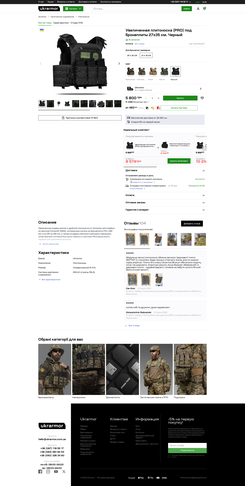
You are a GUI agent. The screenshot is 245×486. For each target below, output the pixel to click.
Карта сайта (141, 441)
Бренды (113, 426)
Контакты (140, 432)
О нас (41, 2)
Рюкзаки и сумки (87, 441)
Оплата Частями (179, 108)
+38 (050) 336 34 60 (52, 456)
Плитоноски (83, 17)
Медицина (85, 449)
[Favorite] (202, 98)
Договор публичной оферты (145, 436)
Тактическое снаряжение (62, 17)
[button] (49, 8)
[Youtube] (56, 472)
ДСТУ (112, 439)
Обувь (83, 429)
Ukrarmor (42, 17)
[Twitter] (64, 472)
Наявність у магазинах (142, 182)
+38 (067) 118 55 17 (52, 448)
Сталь (112, 436)
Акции (50, 2)
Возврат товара (117, 442)
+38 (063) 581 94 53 (52, 452)
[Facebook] (40, 472)
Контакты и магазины (110, 2)
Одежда (84, 426)
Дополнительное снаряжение (88, 445)
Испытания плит (117, 432)
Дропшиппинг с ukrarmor (147, 444)
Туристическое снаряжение (87, 453)
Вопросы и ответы (66, 2)
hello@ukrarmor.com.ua (52, 439)
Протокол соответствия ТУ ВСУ (82, 118)
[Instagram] (48, 472)
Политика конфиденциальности (193, 477)
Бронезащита (86, 432)
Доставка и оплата (87, 2)
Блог (138, 426)
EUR (205, 2)
